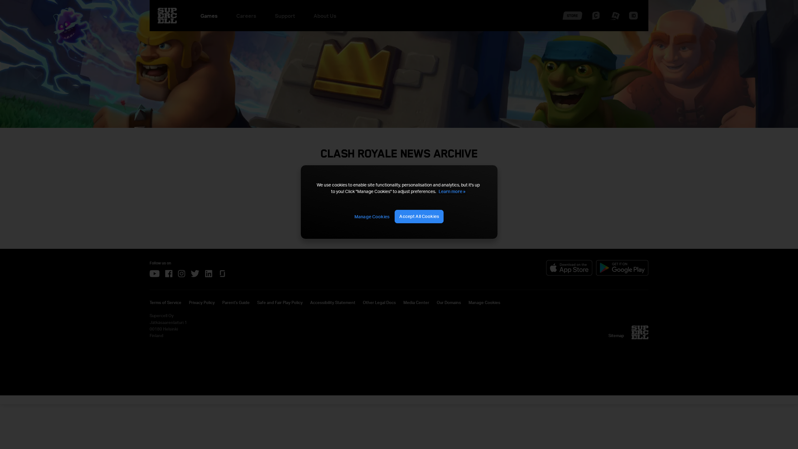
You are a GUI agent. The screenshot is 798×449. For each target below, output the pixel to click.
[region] (399, 202)
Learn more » (452, 191)
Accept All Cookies (419, 216)
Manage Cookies (371, 216)
